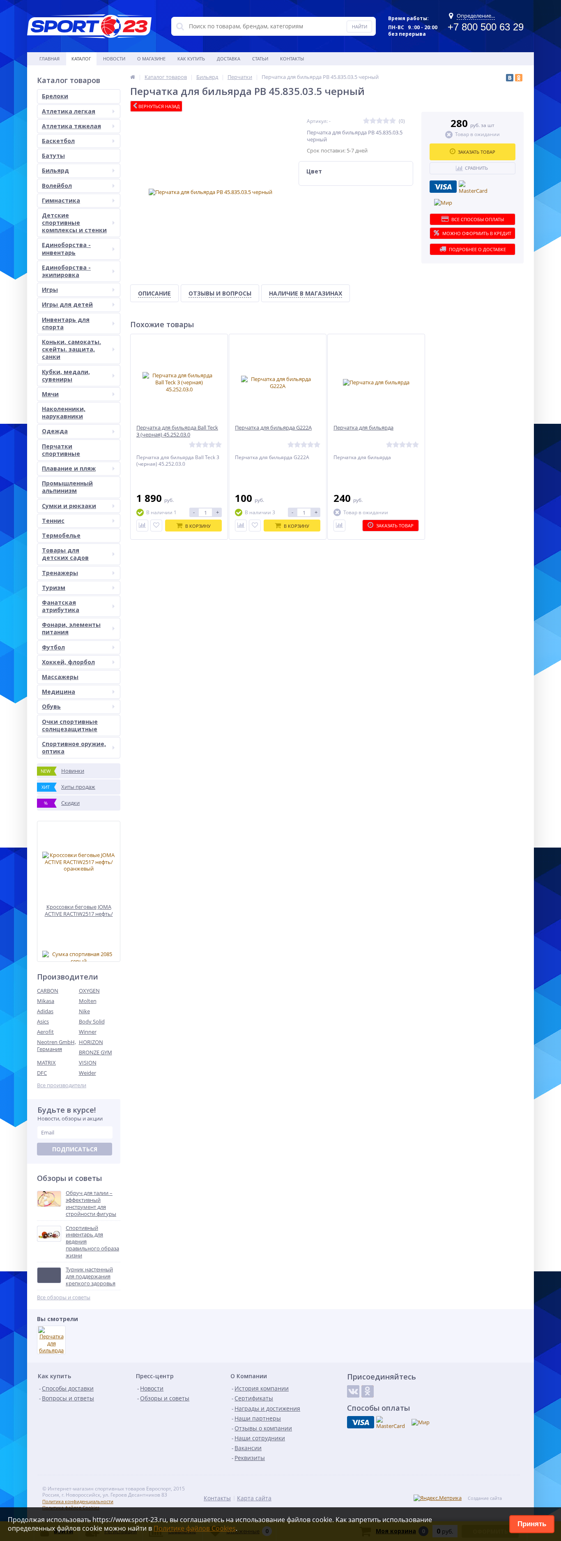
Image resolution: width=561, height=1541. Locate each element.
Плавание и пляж (69, 468)
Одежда (55, 431)
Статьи (260, 58)
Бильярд (55, 170)
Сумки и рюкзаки (69, 506)
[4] (386, 121)
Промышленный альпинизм (67, 486)
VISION (88, 1062)
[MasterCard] (473, 187)
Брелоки (55, 96)
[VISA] (443, 186)
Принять (531, 1524)
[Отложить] (156, 525)
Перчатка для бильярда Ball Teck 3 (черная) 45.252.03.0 (177, 431)
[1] (366, 121)
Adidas (45, 1011)
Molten (88, 1001)
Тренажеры (60, 573)
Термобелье (61, 535)
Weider (87, 1073)
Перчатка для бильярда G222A (273, 427)
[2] (373, 121)
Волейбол (57, 185)
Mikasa (45, 1001)
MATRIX (46, 1062)
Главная (49, 58)
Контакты (292, 58)
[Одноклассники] (518, 77)
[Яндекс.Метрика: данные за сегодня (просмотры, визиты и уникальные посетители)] (438, 1498)
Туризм (53, 587)
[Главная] (132, 77)
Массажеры (60, 677)
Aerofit (45, 1031)
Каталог (81, 58)
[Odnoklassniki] (367, 1391)
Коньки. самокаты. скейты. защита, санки (71, 349)
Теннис (53, 520)
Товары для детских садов (65, 553)
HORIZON (91, 1042)
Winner (88, 1031)
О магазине (151, 58)
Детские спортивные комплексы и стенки (74, 222)
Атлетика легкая (68, 111)
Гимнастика (61, 200)
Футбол (53, 647)
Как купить (191, 58)
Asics (43, 1021)
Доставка (228, 58)
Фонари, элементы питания (71, 628)
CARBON (47, 990)
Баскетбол (58, 141)
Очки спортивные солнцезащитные (70, 725)
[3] (379, 121)
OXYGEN (89, 990)
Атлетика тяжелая (71, 126)
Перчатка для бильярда (363, 427)
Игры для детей (67, 304)
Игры (50, 289)
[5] (392, 121)
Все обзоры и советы (63, 1297)
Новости (114, 58)
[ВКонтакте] (509, 77)
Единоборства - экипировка (66, 271)
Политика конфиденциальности (77, 1501)
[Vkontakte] (353, 1391)
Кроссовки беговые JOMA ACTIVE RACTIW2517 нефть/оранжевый (79, 910)
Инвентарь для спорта (66, 323)
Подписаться (74, 1149)
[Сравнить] (142, 525)
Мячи (50, 394)
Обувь (51, 706)
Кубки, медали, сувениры (66, 375)
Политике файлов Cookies (195, 1528)
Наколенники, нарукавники (63, 412)
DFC (42, 1073)
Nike (84, 1011)
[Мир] (443, 203)
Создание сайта (485, 1498)
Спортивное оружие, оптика (74, 747)
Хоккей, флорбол (68, 662)
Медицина (58, 691)
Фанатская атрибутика (60, 606)
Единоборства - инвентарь (66, 248)
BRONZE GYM (95, 1052)
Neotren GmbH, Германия (56, 1045)
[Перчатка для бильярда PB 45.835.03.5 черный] (51, 1340)
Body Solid (92, 1021)
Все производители (61, 1085)
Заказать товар (476, 152)
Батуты (53, 155)
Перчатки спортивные (61, 449)
